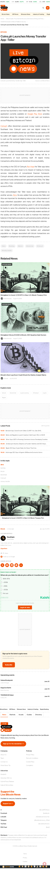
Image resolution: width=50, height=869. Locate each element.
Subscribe (8, 665)
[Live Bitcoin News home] (4, 8)
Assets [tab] (21, 715)
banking (3, 468)
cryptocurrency (24, 393)
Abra (15, 195)
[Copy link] (21, 565)
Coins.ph (3, 478)
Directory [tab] (38, 715)
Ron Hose (30, 166)
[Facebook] (7, 565)
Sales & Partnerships (7, 785)
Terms (25, 854)
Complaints (29, 765)
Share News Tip (5, 765)
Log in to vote (25, 607)
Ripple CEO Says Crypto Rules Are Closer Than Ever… (21, 448)
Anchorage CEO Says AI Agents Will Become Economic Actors (24, 452)
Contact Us (4, 762)
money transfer (5, 481)
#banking (11, 246)
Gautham (10, 537)
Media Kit (3, 774)
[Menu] (47, 8)
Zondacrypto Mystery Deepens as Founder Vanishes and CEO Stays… (26, 444)
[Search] (43, 8)
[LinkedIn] (12, 565)
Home (2, 18)
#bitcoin (20, 246)
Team (2, 758)
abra (2, 464)
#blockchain (29, 246)
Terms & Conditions (32, 758)
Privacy (25, 858)
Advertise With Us (6, 778)
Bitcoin (4, 32)
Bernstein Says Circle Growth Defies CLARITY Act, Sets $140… (24, 431)
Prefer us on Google (8, 556)
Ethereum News (25, 14)
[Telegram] (16, 565)
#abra (3, 246)
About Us (3, 755)
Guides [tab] (29, 715)
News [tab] (4, 715)
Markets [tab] (12, 715)
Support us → (8, 803)
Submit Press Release (7, 781)
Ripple (4, 397)
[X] (2, 565)
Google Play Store (35, 114)
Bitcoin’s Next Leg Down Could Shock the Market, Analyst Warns (23, 375)
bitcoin (3, 471)
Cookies (25, 861)
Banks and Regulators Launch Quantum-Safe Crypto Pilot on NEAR (25, 435)
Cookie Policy (30, 762)
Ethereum (36, 393)
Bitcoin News (5, 14)
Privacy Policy (30, 755)
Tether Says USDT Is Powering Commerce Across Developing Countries (27, 439)
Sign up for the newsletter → (13, 744)
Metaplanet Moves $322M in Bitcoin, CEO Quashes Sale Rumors (23, 335)
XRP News (15, 14)
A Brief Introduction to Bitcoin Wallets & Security (13, 22)
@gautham (4, 548)
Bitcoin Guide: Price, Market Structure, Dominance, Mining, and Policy (25, 18)
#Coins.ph (40, 246)
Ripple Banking (44, 709)
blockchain (4, 475)
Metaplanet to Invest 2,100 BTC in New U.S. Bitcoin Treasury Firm (24, 295)
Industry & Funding (38, 14)
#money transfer (7, 250)
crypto (45, 393)
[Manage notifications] (44, 864)
